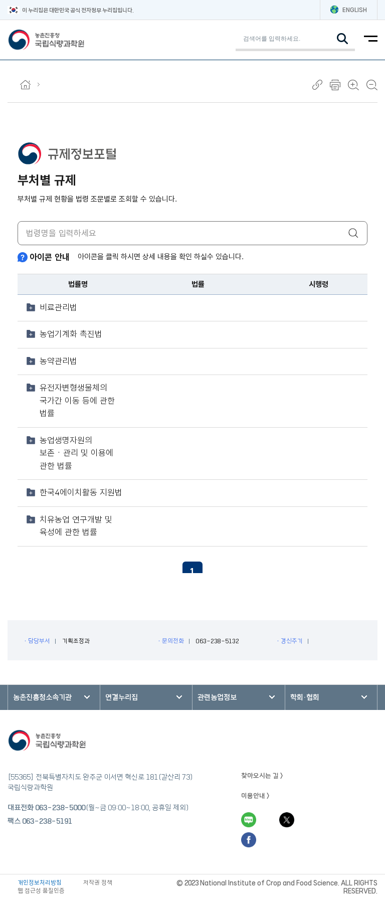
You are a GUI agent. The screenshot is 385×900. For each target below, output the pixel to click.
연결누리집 (121, 697)
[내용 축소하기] (371, 85)
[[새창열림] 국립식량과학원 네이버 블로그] (248, 819)
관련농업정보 (217, 697)
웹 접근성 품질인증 (41, 890)
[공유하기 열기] (317, 85)
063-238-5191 (47, 821)
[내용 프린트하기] (335, 85)
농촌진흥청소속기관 (42, 697)
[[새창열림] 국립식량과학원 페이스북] (248, 839)
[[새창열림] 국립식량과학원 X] (286, 819)
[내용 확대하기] (353, 85)
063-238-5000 (60, 808)
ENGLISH (354, 10)
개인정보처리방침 (40, 882)
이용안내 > (255, 795)
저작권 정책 (97, 882)
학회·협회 (304, 697)
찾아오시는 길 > (262, 775)
